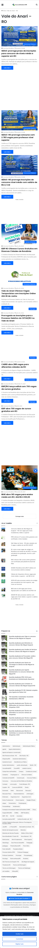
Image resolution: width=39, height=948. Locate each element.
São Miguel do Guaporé (28, 861)
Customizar (19, 939)
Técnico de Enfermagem (19, 865)
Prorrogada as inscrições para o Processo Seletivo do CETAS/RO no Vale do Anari (18, 318)
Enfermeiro (5, 797)
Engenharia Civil (15, 797)
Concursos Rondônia (8, 48)
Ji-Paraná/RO (13, 826)
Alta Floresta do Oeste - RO (9, 755)
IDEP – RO (5, 816)
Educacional (19, 790)
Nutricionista (5, 839)
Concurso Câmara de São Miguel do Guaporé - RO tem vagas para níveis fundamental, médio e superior (21, 530)
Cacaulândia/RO (6, 768)
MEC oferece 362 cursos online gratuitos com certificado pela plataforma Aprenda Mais (23, 561)
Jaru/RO (4, 826)
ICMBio (16, 812)
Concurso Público (31, 778)
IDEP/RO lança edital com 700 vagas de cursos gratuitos (19, 387)
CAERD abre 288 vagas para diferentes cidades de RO (15, 365)
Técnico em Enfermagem (9, 868)
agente (4, 749)
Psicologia (18, 855)
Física (34, 809)
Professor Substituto (7, 855)
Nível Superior (28, 839)
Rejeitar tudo (19, 944)
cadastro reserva (26, 768)
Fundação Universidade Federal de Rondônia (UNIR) (16, 809)
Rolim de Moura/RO (15, 858)
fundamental (16, 806)
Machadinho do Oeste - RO (26, 826)
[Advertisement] (19, 89)
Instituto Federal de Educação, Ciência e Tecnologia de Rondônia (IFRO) (17, 823)
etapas (4, 803)
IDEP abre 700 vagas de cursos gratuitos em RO (16, 409)
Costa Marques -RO (24, 784)
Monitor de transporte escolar (10, 830)
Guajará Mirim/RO (7, 812)
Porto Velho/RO (6, 849)
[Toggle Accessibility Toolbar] (35, 471)
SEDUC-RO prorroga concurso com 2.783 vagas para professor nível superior (18, 137)
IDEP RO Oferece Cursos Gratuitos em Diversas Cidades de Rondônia (19, 250)
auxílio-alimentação (22, 765)
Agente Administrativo (14, 749)
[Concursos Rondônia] (19, 4)
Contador (4, 784)
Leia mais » (7, 68)
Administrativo (6, 746)
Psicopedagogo (28, 855)
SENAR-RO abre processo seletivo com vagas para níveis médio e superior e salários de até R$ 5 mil (24, 597)
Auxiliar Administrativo (8, 765)
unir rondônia (5, 871)
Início (4, 10)
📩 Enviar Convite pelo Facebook (19, 898)
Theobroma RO (6, 865)
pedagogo (5, 846)
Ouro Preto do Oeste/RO (17, 842)
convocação (13, 784)
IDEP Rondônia (25, 812)
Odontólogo (5, 842)
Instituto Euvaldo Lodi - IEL (25, 819)
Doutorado (5, 790)
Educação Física (6, 793)
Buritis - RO (33, 765)
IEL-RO (12, 816)
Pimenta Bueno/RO (15, 846)
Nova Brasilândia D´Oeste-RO (10, 836)
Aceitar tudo (19, 934)
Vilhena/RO (15, 871)
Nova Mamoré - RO (26, 836)
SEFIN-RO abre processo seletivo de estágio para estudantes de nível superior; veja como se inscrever (24, 582)
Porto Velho (26, 846)
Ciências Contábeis (26, 774)
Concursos (5, 781)
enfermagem (30, 793)
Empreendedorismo (19, 793)
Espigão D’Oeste (31, 800)
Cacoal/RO (17, 768)
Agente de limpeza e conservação (11, 752)
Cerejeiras (5, 774)
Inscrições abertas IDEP (8, 819)
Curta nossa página (9, 877)
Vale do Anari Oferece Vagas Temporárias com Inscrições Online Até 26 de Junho (18, 293)
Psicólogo (5, 858)
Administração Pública (29, 746)
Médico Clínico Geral (26, 833)
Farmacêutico (12, 803)
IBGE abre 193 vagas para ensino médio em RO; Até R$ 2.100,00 (17, 495)
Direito (26, 787)
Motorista (23, 830)
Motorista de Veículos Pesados (10, 833)
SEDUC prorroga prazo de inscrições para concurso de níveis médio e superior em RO (18, 53)
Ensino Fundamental (7, 800)
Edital (12, 790)
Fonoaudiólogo (6, 806)
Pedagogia (29, 842)
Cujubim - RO (6, 787)
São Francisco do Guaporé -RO (10, 861)
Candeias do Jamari (31, 771)
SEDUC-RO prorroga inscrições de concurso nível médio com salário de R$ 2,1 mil (19, 182)
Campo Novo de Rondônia (9, 771)
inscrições (19, 816)
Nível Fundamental (17, 839)
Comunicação (20, 778)
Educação (28, 790)
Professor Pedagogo (23, 852)
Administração (16, 746)
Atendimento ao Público (20, 762)
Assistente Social (7, 762)
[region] (19, 932)
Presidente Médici (18, 849)
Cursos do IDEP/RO (17, 787)
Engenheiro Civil (26, 797)
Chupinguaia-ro (15, 774)
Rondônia (25, 858)
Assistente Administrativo (19, 758)
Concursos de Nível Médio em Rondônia (21, 781)
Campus (21, 771)
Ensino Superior (20, 800)
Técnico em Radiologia (24, 868)
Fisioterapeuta (22, 803)
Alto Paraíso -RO (24, 755)
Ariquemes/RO (6, 758)
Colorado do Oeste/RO (8, 778)
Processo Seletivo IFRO (8, 852)
